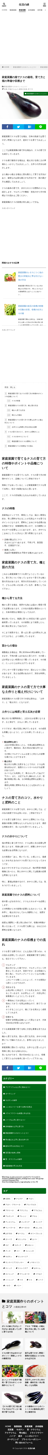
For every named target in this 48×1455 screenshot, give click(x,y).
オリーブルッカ (36, 1233)
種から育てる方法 (16, 410)
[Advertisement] (24, 37)
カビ (7, 1245)
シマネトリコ (35, 1262)
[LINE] (40, 126)
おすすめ (8, 1233)
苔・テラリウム (33, 1429)
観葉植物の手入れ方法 (13, 1166)
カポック (18, 1245)
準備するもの (13, 89)
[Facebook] (7, 126)
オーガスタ (25, 1228)
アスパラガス (31, 1205)
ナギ (21, 1280)
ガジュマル (22, 1239)
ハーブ (40, 1280)
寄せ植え (23, 1433)
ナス (30, 1280)
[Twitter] (18, 126)
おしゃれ (38, 1228)
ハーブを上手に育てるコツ (15, 1120)
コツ (18, 1251)
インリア (38, 1222)
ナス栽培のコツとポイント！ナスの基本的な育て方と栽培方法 (35, 1409)
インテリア (25, 1222)
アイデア (19, 1199)
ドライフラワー (36, 1433)
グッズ (7, 1251)
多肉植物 (31, 10)
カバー (34, 1239)
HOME (4, 10)
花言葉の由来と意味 (12, 1153)
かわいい (30, 1245)
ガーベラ (8, 1239)
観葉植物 (13, 10)
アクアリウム (10, 1433)
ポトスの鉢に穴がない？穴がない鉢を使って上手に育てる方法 (12, 1329)
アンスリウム (10, 1222)
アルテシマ (9, 1216)
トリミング (9, 1280)
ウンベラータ (10, 1228)
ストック (8, 1268)
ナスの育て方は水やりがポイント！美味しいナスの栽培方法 (12, 1356)
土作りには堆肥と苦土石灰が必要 (22, 427)
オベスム (21, 1233)
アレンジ (23, 1216)
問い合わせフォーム (24, 1442)
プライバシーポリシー (31, 1439)
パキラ (7, 1286)
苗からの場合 (15, 415)
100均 (7, 1199)
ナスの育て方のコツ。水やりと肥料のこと (22, 432)
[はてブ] (29, 126)
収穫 (5, 89)
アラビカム (38, 1210)
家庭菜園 (22, 10)
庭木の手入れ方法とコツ (14, 1146)
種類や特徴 (23, 89)
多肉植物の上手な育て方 (14, 1126)
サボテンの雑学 (11, 1100)
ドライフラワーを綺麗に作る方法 (17, 1113)
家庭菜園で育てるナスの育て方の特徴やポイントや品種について (23, 394)
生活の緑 (24, 4)
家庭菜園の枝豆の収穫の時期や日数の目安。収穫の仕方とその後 (30, 309)
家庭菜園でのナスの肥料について (22, 441)
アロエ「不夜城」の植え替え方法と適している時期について (35, 1329)
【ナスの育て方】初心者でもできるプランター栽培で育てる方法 (12, 1409)
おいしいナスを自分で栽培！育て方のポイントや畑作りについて (12, 1382)
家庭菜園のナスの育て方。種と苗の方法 (21, 405)
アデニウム (24, 1210)
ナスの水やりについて (18, 436)
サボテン (8, 1257)
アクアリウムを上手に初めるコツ (17, 1087)
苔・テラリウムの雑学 (13, 1159)
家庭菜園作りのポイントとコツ (24, 67)
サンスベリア (23, 1257)
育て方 (30, 89)
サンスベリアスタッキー (14, 1262)
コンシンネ (29, 1251)
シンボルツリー (32, 1436)
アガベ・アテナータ (12, 1205)
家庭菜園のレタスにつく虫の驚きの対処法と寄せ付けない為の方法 (30, 276)
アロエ (34, 1216)
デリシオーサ (25, 1274)
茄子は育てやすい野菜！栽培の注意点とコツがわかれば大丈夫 (35, 1356)
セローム (37, 1268)
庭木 (20, 1436)
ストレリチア (23, 1268)
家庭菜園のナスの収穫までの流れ (19, 446)
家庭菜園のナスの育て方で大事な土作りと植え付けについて (23, 421)
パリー (18, 1286)
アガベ (31, 1199)
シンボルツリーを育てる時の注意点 (18, 1107)
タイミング (9, 1274)
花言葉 (39, 10)
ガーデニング (10, 1094)
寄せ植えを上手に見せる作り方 (17, 1140)
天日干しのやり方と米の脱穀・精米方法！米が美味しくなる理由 (35, 1382)
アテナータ (9, 1210)
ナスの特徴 (14, 401)
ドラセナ (38, 1274)
